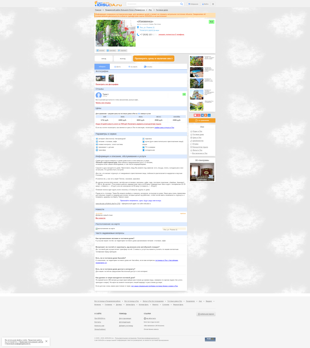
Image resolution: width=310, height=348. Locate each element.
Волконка (97, 304)
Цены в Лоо (197, 137)
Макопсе (155, 304)
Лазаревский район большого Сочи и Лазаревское (125, 10)
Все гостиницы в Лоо (131, 301)
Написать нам (99, 326)
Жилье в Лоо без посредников (153, 301)
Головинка (108, 304)
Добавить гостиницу (126, 326)
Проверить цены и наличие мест (154, 58)
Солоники (165, 304)
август (158, 116)
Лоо (150, 10)
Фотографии (102, 71)
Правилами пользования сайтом (31, 342)
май (104, 116)
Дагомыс (119, 304)
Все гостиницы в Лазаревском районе (107, 301)
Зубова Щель (130, 304)
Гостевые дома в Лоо (174, 301)
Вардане (209, 301)
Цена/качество (198, 141)
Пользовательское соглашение (126, 338)
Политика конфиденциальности (148, 338)
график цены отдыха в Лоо (164, 127)
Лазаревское (190, 301)
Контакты (97, 322)
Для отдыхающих (125, 318)
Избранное (194, 4)
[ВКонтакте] (202, 115)
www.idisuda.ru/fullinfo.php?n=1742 (108, 204)
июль (141, 116)
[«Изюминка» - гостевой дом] (116, 35)
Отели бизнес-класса (151, 329)
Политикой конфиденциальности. (18, 344)
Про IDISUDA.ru (99, 318)
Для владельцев (124, 322)
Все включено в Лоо (199, 153)
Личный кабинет (100, 329)
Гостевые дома (162, 10)
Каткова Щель (143, 304)
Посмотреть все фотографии (107, 84)
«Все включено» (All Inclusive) (154, 326)
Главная (98, 10)
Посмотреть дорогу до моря (149, 30)
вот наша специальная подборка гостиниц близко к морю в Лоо (154, 286)
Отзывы (100, 89)
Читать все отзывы (103, 103)
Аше (200, 301)
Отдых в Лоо (197, 131)
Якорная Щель (178, 304)
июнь (122, 116)
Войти (206, 4)
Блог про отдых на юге (151, 322)
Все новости (100, 218)
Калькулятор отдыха (200, 147)
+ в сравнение (203, 120)
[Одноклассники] (205, 115)
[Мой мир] (209, 115)
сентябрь (176, 116)
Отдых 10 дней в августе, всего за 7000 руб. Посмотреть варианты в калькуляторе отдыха (128, 124)
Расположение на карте (108, 224)
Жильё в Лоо (197, 150)
